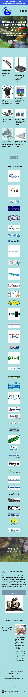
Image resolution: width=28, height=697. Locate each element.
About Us (13, 671)
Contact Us (14, 681)
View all (14, 157)
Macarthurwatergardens (12, 686)
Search (7, 671)
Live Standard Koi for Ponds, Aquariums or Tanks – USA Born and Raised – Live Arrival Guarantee (20, 658)
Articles (20, 671)
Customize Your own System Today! (14, 592)
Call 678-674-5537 (14, 674)
